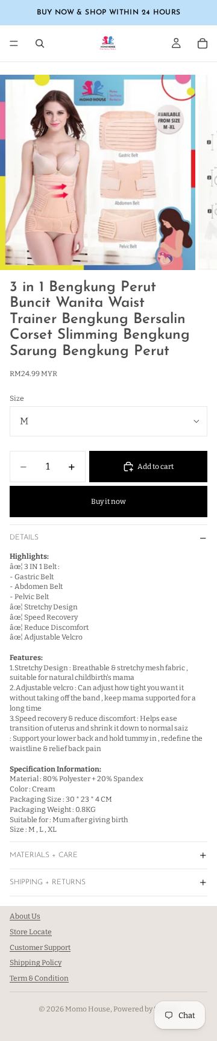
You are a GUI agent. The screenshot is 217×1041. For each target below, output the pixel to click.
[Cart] (202, 43)
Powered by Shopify (146, 1009)
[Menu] (14, 43)
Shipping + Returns (48, 882)
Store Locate (31, 932)
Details (24, 537)
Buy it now (108, 501)
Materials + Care (44, 855)
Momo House (87, 1009)
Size (17, 398)
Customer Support (40, 947)
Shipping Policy (35, 963)
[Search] (40, 43)
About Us (25, 916)
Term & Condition (39, 979)
